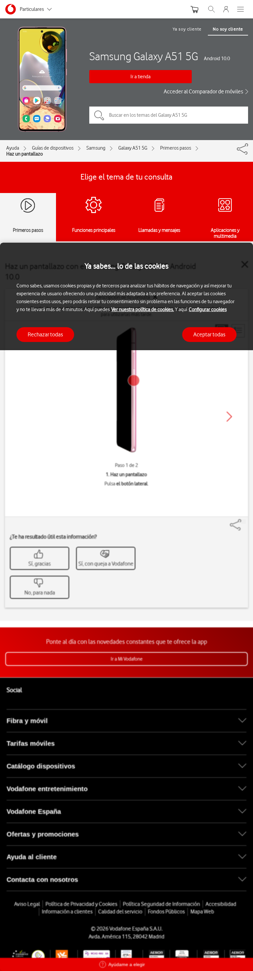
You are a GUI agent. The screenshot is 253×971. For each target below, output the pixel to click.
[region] (126, 607)
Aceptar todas (209, 334)
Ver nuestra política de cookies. (142, 309)
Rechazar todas (45, 334)
